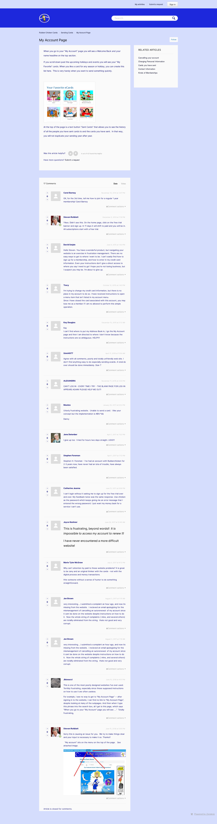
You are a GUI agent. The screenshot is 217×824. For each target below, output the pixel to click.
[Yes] (70, 153)
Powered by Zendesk (204, 814)
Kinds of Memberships (148, 72)
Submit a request (156, 4)
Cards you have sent (147, 65)
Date (116, 183)
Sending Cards (67, 32)
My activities (140, 4)
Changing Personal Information (151, 61)
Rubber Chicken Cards (48, 32)
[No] (75, 153)
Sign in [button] (173, 4)
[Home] (44, 18)
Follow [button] (173, 39)
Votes (123, 183)
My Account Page (83, 32)
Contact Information (146, 68)
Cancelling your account (148, 57)
